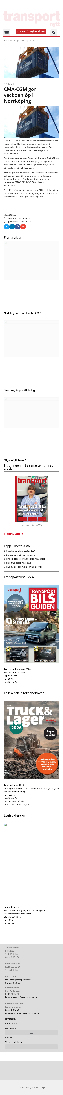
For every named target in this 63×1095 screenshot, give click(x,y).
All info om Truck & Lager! (16, 804)
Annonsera (10, 1028)
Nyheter (9, 84)
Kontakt (9, 1037)
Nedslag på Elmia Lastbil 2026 (22, 313)
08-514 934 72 (12, 1010)
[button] (6, 32)
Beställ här (9, 923)
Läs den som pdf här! (14, 801)
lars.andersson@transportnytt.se (21, 997)
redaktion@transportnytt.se (18, 979)
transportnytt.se (12, 983)
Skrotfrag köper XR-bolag (19, 390)
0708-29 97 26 (12, 994)
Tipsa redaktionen (13, 1042)
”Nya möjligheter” (15, 460)
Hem (5, 41)
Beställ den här (11, 682)
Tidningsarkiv (13, 533)
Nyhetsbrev (10, 1019)
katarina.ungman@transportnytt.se (22, 1013)
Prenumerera (11, 1023)
